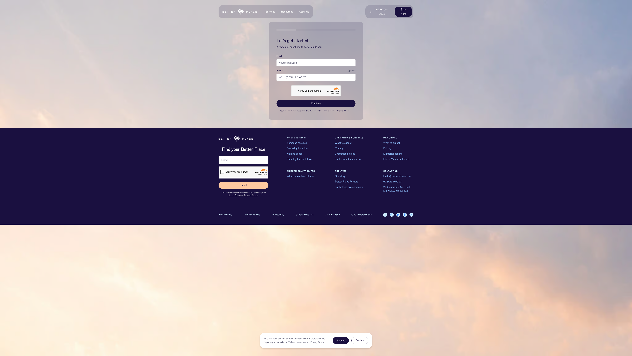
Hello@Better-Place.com (397, 176)
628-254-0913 (392, 181)
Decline (360, 340)
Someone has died (297, 143)
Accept (341, 340)
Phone (279, 71)
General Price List (304, 215)
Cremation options (345, 153)
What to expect (343, 143)
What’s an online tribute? (300, 176)
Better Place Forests (346, 181)
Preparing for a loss (298, 148)
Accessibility (278, 215)
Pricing (339, 148)
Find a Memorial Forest (396, 159)
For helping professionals (349, 187)
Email (279, 56)
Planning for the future (299, 159)
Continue (316, 103)
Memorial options (393, 153)
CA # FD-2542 (332, 215)
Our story (340, 176)
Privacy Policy (329, 111)
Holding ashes (295, 153)
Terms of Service (344, 111)
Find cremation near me (348, 159)
